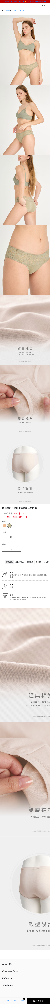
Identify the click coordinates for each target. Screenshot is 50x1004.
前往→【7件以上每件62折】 (17, 517)
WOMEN (8, 10)
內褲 (14, 10)
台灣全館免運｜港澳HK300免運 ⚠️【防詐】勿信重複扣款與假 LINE (25, 1)
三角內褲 (21, 10)
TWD (4, 514)
